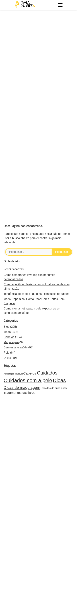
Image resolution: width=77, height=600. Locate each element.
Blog (6, 326)
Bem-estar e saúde (16, 347)
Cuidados (47, 373)
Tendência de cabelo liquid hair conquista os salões (36, 293)
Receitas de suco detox (54, 387)
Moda (7, 331)
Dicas (7, 357)
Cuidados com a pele (28, 380)
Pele (6, 352)
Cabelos (9, 337)
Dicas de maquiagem (22, 387)
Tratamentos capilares (19, 393)
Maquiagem (11, 342)
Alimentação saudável (13, 374)
